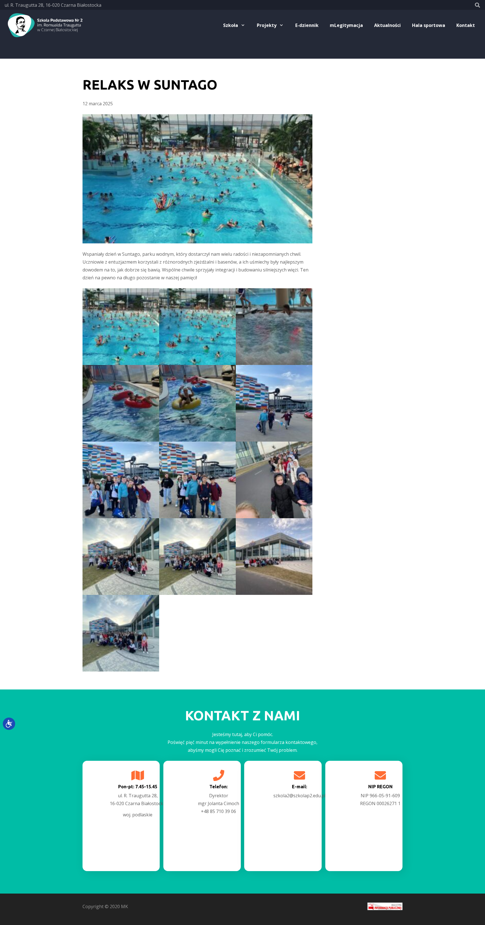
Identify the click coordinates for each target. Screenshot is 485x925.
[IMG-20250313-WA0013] (121, 633)
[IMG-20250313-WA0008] (274, 480)
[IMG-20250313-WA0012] (274, 556)
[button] (477, 5)
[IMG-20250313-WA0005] (274, 403)
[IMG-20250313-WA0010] (197, 556)
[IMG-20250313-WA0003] (121, 403)
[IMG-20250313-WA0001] (197, 326)
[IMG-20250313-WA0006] (121, 480)
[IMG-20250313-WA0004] (197, 403)
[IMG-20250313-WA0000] (121, 326)
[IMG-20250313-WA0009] (121, 556)
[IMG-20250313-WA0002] (274, 326)
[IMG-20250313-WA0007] (197, 480)
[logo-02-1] (44, 25)
